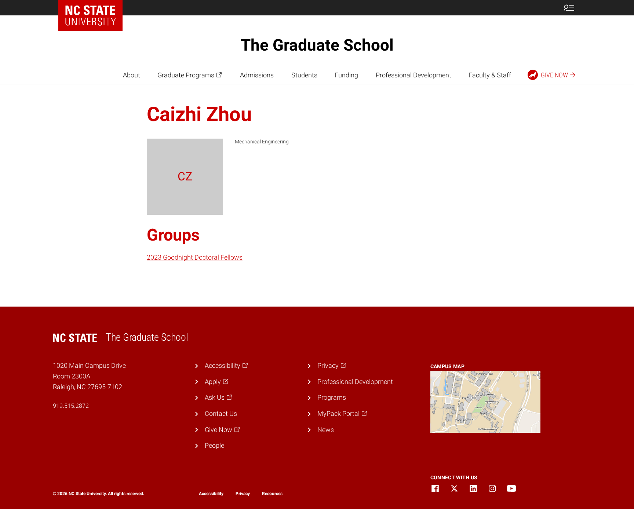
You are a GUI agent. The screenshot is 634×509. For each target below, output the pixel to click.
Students (304, 75)
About (131, 75)
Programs (331, 397)
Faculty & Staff (490, 75)
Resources (272, 493)
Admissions (257, 75)
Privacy (243, 493)
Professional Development (413, 75)
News (325, 429)
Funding (346, 75)
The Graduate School (317, 45)
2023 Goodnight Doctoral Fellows (195, 257)
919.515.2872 (71, 405)
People (214, 445)
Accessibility (211, 493)
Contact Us (221, 413)
